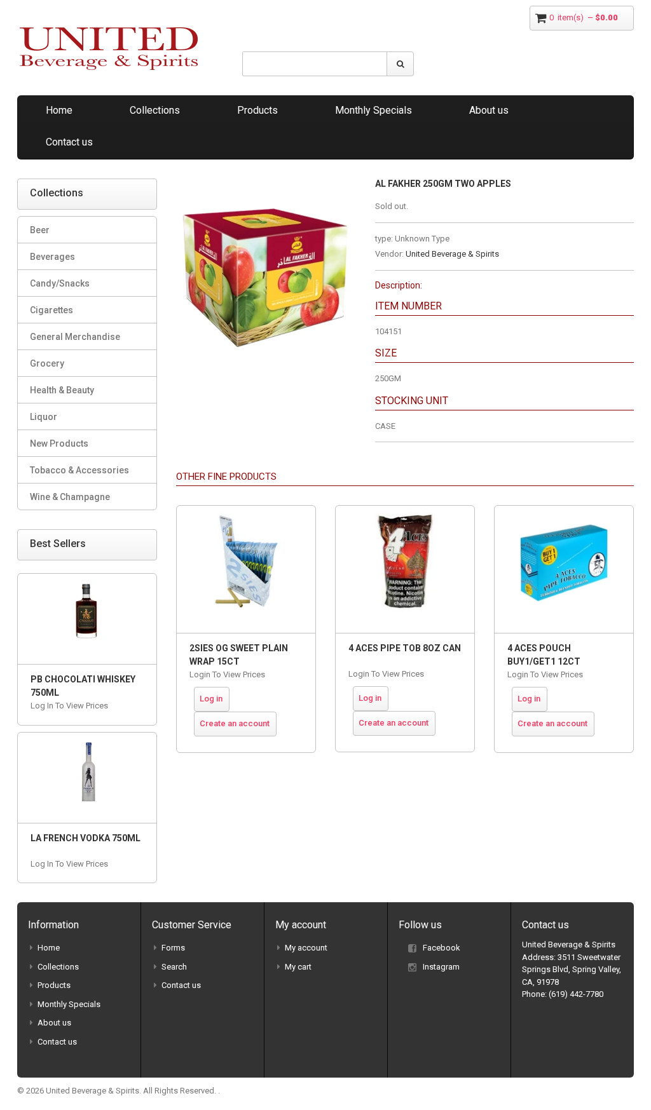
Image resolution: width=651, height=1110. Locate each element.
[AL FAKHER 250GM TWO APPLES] (266, 184)
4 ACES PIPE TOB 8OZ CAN (404, 648)
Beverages (52, 257)
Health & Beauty (62, 390)
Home (59, 110)
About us (489, 110)
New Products (59, 443)
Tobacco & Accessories (79, 470)
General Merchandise (75, 337)
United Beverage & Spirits (452, 254)
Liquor (43, 417)
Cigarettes (51, 310)
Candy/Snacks (60, 283)
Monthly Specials (373, 110)
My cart (298, 966)
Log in (211, 698)
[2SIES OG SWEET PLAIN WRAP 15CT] (246, 569)
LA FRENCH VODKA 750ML (85, 838)
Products (257, 110)
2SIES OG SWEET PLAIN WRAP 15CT (238, 655)
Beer (40, 230)
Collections (155, 110)
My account (306, 947)
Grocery (47, 363)
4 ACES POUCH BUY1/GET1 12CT (543, 655)
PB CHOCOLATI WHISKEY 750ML (83, 686)
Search (174, 966)
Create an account (235, 723)
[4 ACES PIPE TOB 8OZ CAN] (405, 569)
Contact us (69, 142)
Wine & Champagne (70, 497)
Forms (173, 947)
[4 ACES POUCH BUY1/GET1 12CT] (564, 569)
